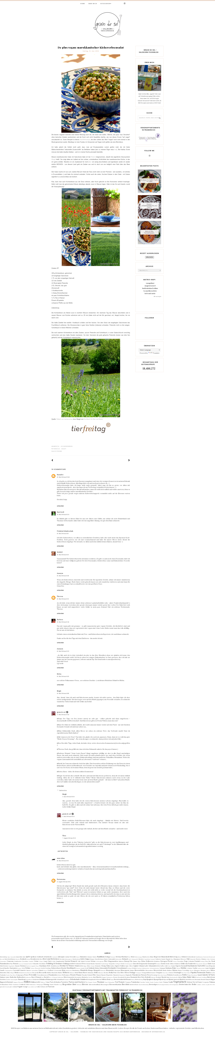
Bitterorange (138, 957)
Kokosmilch (104, 968)
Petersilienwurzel (42, 975)
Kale (169, 966)
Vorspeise (206, 982)
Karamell (184, 966)
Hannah (17, 966)
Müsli (76, 972)
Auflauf (67, 957)
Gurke (209, 964)
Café (129, 959)
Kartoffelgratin (210, 966)
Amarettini (19, 957)
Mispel (12, 972)
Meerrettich (158, 970)
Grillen (172, 963)
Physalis (84, 975)
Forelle (30, 963)
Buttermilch (111, 959)
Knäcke (78, 968)
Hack (213, 963)
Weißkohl (22, 984)
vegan (19, 986)
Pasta (208, 972)
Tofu (116, 982)
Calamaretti (134, 959)
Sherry (133, 979)
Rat (43, 977)
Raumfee (60, 475)
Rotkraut (153, 977)
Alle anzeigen (157, 296)
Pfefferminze (66, 975)
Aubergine (61, 957)
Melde (165, 970)
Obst (118, 972)
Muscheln (54, 972)
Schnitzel (67, 979)
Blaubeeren (145, 957)
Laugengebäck (9, 970)
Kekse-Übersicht (35, 968)
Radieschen (21, 977)
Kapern (178, 966)
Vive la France (197, 982)
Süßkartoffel (35, 982)
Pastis (8, 975)
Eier (106, 961)
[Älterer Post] (129, 460)
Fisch (213, 961)
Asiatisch (54, 957)
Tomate (121, 982)
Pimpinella (122, 975)
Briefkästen (11, 959)
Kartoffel (201, 966)
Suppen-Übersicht (19, 982)
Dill (79, 961)
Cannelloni (147, 959)
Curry (50, 961)
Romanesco (110, 977)
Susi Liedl (60, 512)
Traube (152, 982)
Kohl (86, 968)
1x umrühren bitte (150, 291)
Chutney (203, 959)
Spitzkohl (177, 979)
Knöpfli (83, 968)
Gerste (122, 963)
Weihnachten (4, 984)
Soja (144, 979)
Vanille (171, 982)
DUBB (53, 961)
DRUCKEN (149, 257)
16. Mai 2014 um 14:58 (63, 693)
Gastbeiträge (104, 963)
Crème (36, 961)
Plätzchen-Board (162, 975)
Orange (132, 972)
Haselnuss (42, 966)
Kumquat (162, 968)
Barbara (60, 620)
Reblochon (60, 977)
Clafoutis (212, 959)
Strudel (203, 979)
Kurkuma (169, 968)
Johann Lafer (143, 966)
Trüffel (160, 982)
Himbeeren (79, 966)
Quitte (7, 977)
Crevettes (25, 961)
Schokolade (75, 979)
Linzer (45, 970)
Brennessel (212, 957)
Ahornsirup (3, 957)
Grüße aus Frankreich (188, 964)
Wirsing (46, 984)
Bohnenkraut (191, 957)
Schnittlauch (60, 979)
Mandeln (84, 970)
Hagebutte (11, 966)
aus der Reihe (191, 984)
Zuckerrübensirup (144, 984)
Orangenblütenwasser (149, 972)
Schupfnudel (92, 979)
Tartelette (64, 982)
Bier (129, 957)
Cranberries (18, 961)
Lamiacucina (201, 968)
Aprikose (33, 957)
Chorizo (198, 959)
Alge (8, 957)
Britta (59, 674)
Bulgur (87, 959)
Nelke (96, 973)
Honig (103, 966)
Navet (85, 973)
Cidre (208, 959)
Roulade (158, 977)
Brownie (62, 959)
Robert (93, 157)
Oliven (126, 973)
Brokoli (28, 959)
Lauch (2, 970)
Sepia (112, 979)
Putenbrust (194, 975)
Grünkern (177, 963)
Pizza (149, 975)
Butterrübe (119, 959)
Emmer (135, 961)
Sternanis (198, 979)
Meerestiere (149, 970)
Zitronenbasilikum (94, 984)
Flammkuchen (5, 964)
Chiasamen (176, 959)
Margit (54, 159)
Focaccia (20, 963)
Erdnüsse (157, 961)
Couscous (10, 961)
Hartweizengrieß (30, 966)
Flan (11, 963)
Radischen (28, 977)
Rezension (78, 977)
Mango (90, 970)
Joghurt (136, 966)
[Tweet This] (125, 446)
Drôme (93, 961)
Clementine (3, 961)
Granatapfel (151, 964)
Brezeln (2, 959)
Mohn (17, 973)
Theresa (60, 596)
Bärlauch (125, 959)
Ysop (60, 984)
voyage (25, 987)
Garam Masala (90, 963)
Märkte (60, 972)
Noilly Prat (113, 973)
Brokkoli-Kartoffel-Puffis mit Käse (149, 180)
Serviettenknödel (120, 979)
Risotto (99, 977)
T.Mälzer (42, 982)
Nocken (106, 972)
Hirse (88, 966)
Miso (8, 972)
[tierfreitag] (90, 435)
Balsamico (83, 957)
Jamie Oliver (129, 966)
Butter (106, 959)
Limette (23, 970)
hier (115, 149)
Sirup (141, 979)
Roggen (104, 977)
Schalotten (36, 979)
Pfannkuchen (52, 975)
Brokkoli (23, 959)
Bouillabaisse (199, 957)
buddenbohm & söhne (150, 288)
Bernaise (113, 957)
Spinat (171, 979)
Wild (27, 984)
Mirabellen (3, 972)
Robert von (64, 419)
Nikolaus (100, 972)
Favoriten (180, 961)
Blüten (179, 957)
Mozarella (35, 972)
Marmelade (110, 970)
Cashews (158, 959)
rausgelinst (150, 283)
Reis (65, 977)
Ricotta (91, 977)
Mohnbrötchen (23, 972)
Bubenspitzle (68, 959)
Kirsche (63, 968)
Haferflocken (4, 966)
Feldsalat (191, 961)
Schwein (98, 979)
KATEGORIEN (105, 3)
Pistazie (144, 975)
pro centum (13, 987)
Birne (133, 957)
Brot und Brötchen (51, 959)
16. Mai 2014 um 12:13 (63, 599)
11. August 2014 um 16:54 (63, 882)
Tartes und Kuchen (77, 982)
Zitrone (85, 984)
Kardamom (192, 966)
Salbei (194, 977)
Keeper (19, 968)
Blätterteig (173, 957)
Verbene (189, 982)
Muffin (49, 972)
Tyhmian (165, 982)
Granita (158, 963)
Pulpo (189, 975)
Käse (174, 968)
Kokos (97, 968)
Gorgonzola (143, 964)
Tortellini (142, 982)
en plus (207, 984)
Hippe (85, 966)
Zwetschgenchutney (163, 984)
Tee (86, 982)
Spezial (166, 979)
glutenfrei (2, 987)
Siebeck (137, 979)
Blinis (151, 957)
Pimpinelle (128, 975)
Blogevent (157, 957)
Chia (171, 959)
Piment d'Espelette (107, 975)
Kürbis (183, 968)
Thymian (100, 982)
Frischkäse (42, 963)
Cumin (45, 961)
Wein (10, 984)
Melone (175, 970)
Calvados (141, 959)
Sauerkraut (22, 979)
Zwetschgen (153, 984)
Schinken (43, 979)
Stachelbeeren (189, 979)
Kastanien (13, 968)
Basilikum (101, 957)
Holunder (98, 966)
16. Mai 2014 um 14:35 (63, 676)
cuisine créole (201, 984)
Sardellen (3, 979)
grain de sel (61, 712)
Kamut (173, 966)
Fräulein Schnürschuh (65, 531)
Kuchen (139, 968)
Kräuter (134, 968)
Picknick (89, 975)
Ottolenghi (177, 973)
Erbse (143, 961)
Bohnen (184, 957)
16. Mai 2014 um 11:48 (63, 576)
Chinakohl (192, 959)
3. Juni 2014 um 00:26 (68, 796)
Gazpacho (112, 963)
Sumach (208, 979)
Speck (161, 979)
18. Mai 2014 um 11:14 (63, 860)
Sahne (185, 977)
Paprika (194, 972)
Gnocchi (136, 964)
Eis (131, 961)
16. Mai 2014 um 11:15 (62, 533)
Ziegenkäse (67, 984)
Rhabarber (85, 977)
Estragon (163, 961)
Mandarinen (76, 970)
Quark (200, 975)
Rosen (115, 977)
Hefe (48, 966)
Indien (112, 966)
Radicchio (13, 977)
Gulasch (205, 963)
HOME (82, 3)
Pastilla (213, 972)
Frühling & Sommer (54, 963)
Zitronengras (105, 984)
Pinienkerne (136, 975)
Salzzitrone (57, 451)
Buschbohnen (99, 959)
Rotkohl (147, 977)
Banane (90, 957)
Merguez (197, 970)
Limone (28, 970)
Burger (92, 959)
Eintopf (127, 961)
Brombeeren (35, 959)
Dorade (87, 961)
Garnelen (98, 963)
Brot (41, 959)
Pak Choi (184, 972)
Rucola (164, 977)
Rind (94, 977)
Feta (206, 961)
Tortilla (147, 982)
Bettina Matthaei (122, 957)
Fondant (26, 963)
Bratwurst (206, 957)
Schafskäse (29, 979)
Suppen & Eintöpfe (6, 982)
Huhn (108, 966)
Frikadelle (35, 963)
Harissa (23, 966)
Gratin (163, 964)
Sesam (128, 979)
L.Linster (189, 968)
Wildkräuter (32, 984)
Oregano (159, 973)
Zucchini (125, 984)
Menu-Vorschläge (183, 970)
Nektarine (91, 972)
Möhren (66, 972)
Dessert (74, 961)
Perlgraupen (20, 975)
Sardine (8, 979)
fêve (214, 984)
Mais (63, 970)
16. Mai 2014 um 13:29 (63, 651)
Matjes (132, 970)
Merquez (203, 970)
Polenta (170, 975)
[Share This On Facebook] (122, 446)
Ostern (171, 972)
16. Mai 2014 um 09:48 (63, 477)
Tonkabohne (135, 982)
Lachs (195, 968)
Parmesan (201, 972)
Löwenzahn (57, 970)
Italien (122, 966)
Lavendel (16, 970)
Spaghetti (150, 979)
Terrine (95, 982)
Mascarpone (125, 970)
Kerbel (43, 968)
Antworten (60, 506)
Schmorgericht (51, 979)
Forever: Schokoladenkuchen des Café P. (149, 205)
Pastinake (3, 975)
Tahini (47, 982)
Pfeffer (59, 975)
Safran (180, 977)
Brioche (18, 959)
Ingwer (117, 966)
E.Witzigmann (100, 961)
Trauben (156, 982)
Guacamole (199, 963)
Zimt (74, 984)
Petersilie (56, 449)
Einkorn (121, 961)
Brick (6, 959)
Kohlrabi (92, 968)
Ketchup (48, 968)
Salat (63, 449)
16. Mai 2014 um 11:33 (63, 554)
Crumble (31, 961)
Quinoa (2, 977)
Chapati (168, 959)
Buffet (83, 959)
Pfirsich (72, 975)
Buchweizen (76, 959)
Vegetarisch (179, 981)
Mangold (97, 970)
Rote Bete (141, 977)
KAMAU (60, 552)
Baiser (78, 957)
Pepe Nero (13, 975)
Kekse (27, 968)
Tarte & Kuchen (55, 982)
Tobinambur (111, 982)
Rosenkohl (121, 977)
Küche (178, 968)
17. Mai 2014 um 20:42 (63, 714)
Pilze (94, 975)
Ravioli (46, 977)
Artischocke (48, 957)
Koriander (112, 968)
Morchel (29, 972)
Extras (175, 961)
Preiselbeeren (177, 975)
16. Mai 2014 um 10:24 (63, 514)
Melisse (169, 970)
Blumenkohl (165, 957)
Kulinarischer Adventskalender (150, 968)
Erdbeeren (149, 961)
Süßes (27, 981)
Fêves (84, 964)
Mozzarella (42, 973)
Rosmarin (134, 977)
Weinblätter (15, 984)
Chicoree (183, 959)
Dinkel (83, 961)
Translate (156, 353)
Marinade (103, 970)
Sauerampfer (14, 979)
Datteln (67, 961)
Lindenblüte (34, 970)
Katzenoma (61, 879)
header (8, 987)
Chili (187, 959)
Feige (186, 961)
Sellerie (104, 979)
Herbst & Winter (67, 966)
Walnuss (212, 982)
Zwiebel (182, 984)
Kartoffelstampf (85, 139)
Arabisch (55, 446)
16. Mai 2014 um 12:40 (63, 622)
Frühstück (78, 963)
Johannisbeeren (154, 966)
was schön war (32, 987)
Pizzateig (154, 975)
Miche (208, 970)
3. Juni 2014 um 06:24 (68, 816)
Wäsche (56, 984)
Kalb (166, 966)
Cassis (163, 959)
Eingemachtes (113, 961)
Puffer (184, 975)
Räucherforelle (174, 977)
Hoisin (92, 966)
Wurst (51, 984)
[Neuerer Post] (52, 460)
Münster (72, 972)
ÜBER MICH (92, 3)
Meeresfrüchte (140, 970)
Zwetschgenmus (174, 984)
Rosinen (127, 977)
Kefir (23, 968)
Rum (168, 977)
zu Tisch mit (50, 987)
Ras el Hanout (36, 977)
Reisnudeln (70, 977)
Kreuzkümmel (122, 968)
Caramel (152, 959)
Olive (122, 973)
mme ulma (61, 858)
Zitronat (79, 984)
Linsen (41, 970)
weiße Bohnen (40, 987)
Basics (95, 957)
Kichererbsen (67, 446)
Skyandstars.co (158, 1032)
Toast (106, 982)
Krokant (129, 968)
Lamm (207, 968)
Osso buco (165, 972)
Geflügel (117, 963)
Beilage (107, 957)
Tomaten (128, 982)
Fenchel (197, 961)
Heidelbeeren (55, 966)
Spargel (156, 979)
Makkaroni (69, 970)
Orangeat (138, 972)
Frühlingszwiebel (69, 964)
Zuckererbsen (134, 984)
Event (170, 961)
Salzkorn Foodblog (201, 977)
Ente (139, 961)
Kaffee (162, 966)
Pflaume (79, 975)
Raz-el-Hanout (53, 977)
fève (211, 984)
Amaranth (13, 957)
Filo (209, 961)
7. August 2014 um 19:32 (69, 838)
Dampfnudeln (60, 961)
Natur (80, 973)
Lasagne (212, 968)
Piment (98, 975)
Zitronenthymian (115, 984)
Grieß (167, 963)
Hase (37, 966)
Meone (192, 970)
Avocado (73, 957)
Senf (108, 979)
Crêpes (41, 961)
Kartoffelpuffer (4, 968)
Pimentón (116, 975)
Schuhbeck (84, 979)
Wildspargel (39, 984)
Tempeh (90, 982)
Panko (188, 972)
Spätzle (182, 979)
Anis (24, 957)
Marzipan (117, 970)
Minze (213, 970)
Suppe (213, 979)
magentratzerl (150, 286)
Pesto (26, 975)
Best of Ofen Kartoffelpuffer (149, 232)
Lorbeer (51, 970)
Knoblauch (71, 968)
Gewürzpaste (128, 963)
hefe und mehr (150, 293)
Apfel (28, 957)
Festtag (202, 961)
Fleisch (15, 964)
